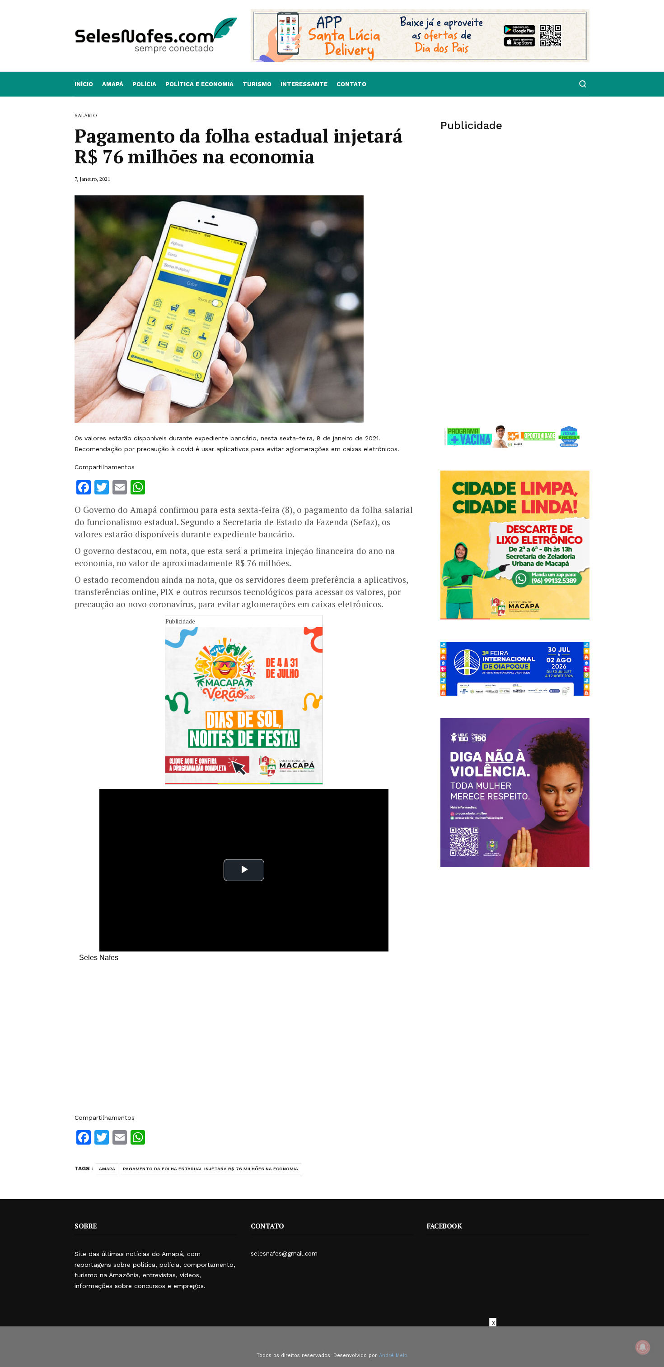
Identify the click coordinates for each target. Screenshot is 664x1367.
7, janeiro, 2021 (92, 178)
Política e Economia (199, 84)
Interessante (304, 84)
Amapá (112, 84)
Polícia (144, 84)
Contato (351, 84)
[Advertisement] (244, 1042)
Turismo (257, 84)
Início (84, 84)
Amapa (107, 1168)
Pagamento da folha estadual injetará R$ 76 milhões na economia (210, 1168)
